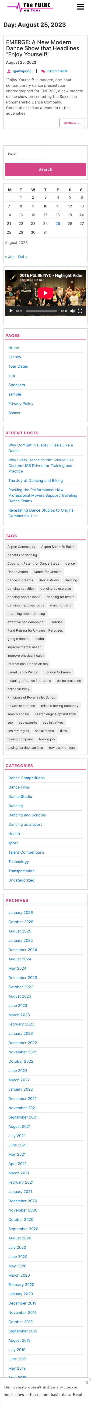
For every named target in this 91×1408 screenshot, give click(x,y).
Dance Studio (20, 796)
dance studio (49, 580)
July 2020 (17, 1247)
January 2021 (20, 1191)
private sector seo (21, 706)
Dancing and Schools (27, 815)
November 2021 (22, 1107)
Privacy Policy (20, 403)
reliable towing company (59, 706)
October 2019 (20, 1321)
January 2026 (20, 912)
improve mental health (24, 647)
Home (13, 347)
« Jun (9, 256)
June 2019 (17, 1359)
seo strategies (18, 731)
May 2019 (17, 1368)
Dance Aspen (17, 572)
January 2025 (20, 940)
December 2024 (22, 949)
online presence (69, 680)
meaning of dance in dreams (29, 680)
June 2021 (17, 1145)
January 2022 (20, 1089)
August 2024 (19, 959)
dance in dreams (20, 580)
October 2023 (20, 987)
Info (11, 375)
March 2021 (18, 1173)
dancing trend (61, 605)
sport (13, 843)
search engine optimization (55, 714)
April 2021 (17, 1163)
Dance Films (19, 787)
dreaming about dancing (26, 614)
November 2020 (22, 1210)
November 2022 (22, 1052)
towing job (47, 739)
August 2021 (19, 1126)
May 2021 (17, 1154)
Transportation (21, 871)
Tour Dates (18, 366)
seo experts (28, 722)
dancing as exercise (55, 588)
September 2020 (23, 1228)
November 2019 (22, 1312)
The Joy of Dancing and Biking (35, 480)
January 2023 (20, 1033)
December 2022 (22, 1042)
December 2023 (22, 977)
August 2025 (19, 931)
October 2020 (20, 1219)
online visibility (18, 689)
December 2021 (22, 1098)
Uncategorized (21, 880)
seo (10, 722)
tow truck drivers (62, 747)
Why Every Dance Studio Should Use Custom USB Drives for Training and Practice (41, 465)
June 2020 (17, 1256)
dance (70, 563)
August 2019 (19, 1340)
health (39, 639)
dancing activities (20, 588)
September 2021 (23, 1117)
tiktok (64, 731)
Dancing (15, 805)
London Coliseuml (58, 672)
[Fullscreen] (80, 311)
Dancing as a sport (25, 824)
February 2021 (21, 1182)
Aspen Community (21, 547)
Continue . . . (72, 123)
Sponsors (16, 385)
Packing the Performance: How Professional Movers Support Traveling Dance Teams (42, 495)
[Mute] (72, 311)
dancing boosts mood (24, 597)
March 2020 (19, 1275)
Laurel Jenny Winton (22, 672)
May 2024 (17, 968)
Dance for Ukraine (47, 572)
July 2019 (16, 1349)
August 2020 (19, 1238)
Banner (14, 412)
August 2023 (19, 996)
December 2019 (22, 1303)
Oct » (23, 256)
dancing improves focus (25, 605)
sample (14, 394)
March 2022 (19, 1080)
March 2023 (19, 1014)
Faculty (14, 357)
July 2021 (16, 1135)
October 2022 (20, 1061)
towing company (20, 739)
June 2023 (17, 1005)
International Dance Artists (27, 664)
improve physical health (25, 655)
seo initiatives (53, 722)
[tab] (80, 7)
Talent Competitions (26, 852)
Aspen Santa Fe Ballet (57, 547)
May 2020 (17, 1266)
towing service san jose (25, 747)
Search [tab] (45, 169)
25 (58, 223)
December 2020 (22, 1200)
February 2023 (21, 1024)
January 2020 (20, 1293)
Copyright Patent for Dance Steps (33, 563)
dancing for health (60, 597)
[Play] (11, 311)
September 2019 (23, 1331)
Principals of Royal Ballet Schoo (31, 697)
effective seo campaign (25, 622)
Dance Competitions (26, 778)
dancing (71, 580)
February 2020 (21, 1284)
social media (44, 731)
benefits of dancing (22, 555)
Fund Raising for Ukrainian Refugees (35, 630)
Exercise (55, 622)
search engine (18, 714)
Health (14, 833)
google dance (17, 639)
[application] (45, 293)
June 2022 (17, 1070)
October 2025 (20, 921)
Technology (18, 861)
